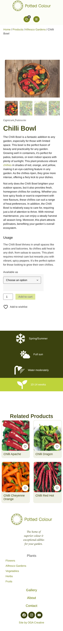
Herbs (9, 576)
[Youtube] (39, 615)
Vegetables (12, 571)
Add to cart (25, 296)
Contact (31, 605)
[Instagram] (31, 615)
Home (7, 29)
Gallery (31, 590)
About (31, 598)
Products (18, 29)
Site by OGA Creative (31, 622)
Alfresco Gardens (35, 29)
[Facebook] (24, 615)
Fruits (9, 581)
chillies (7, 165)
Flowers (10, 560)
